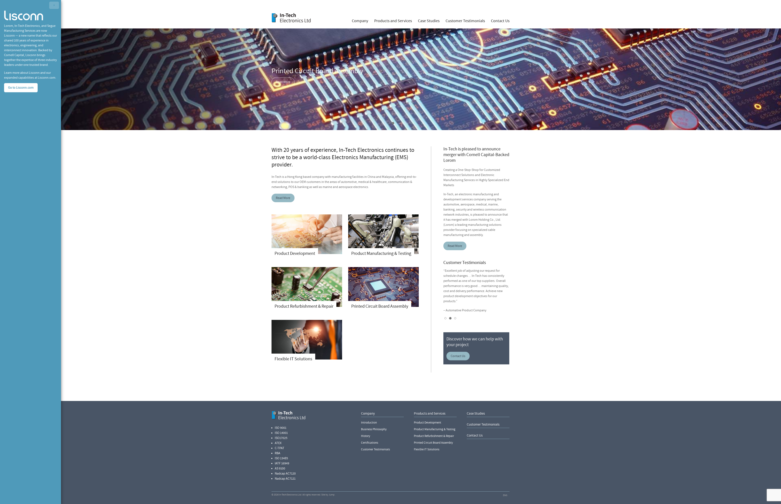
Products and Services (393, 20)
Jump (332, 494)
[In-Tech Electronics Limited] (291, 17)
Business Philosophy (374, 429)
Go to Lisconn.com (21, 87)
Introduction (369, 422)
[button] (777, 75)
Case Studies (429, 20)
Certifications (369, 443)
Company (360, 20)
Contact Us (500, 20)
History (365, 436)
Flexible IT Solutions (426, 449)
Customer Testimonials (465, 20)
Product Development (427, 422)
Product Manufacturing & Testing (434, 429)
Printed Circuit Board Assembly (433, 443)
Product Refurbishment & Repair (434, 436)
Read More (283, 82)
